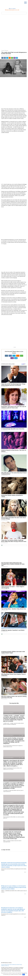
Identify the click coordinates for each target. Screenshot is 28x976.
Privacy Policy (4, 964)
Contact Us (6, 965)
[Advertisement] (14, 32)
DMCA (2, 965)
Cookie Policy (18, 964)
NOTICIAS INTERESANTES (6, 55)
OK (23, 974)
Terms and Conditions (11, 964)
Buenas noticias (12, 8)
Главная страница (4, 50)
